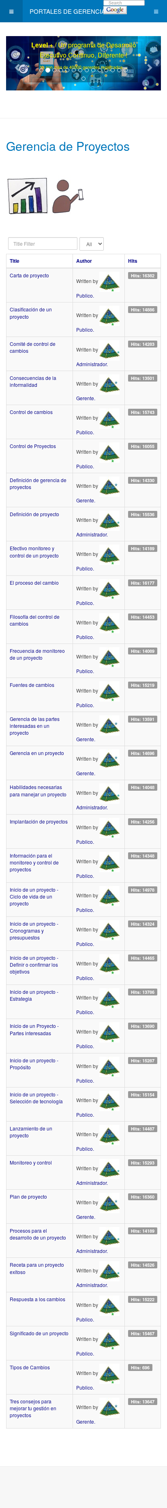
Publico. (85, 295)
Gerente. (85, 398)
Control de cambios (31, 411)
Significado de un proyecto (39, 1333)
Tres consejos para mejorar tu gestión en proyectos (33, 1408)
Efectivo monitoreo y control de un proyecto (34, 551)
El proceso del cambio (34, 582)
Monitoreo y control (31, 1162)
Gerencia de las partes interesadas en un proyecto (35, 725)
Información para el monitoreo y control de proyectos (34, 862)
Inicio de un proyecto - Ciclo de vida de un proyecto (34, 896)
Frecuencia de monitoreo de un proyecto (37, 654)
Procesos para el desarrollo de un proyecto (38, 1234)
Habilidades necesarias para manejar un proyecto (38, 790)
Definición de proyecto (34, 514)
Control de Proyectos (33, 445)
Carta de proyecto (29, 275)
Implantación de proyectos (39, 821)
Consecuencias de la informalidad (33, 381)
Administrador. (92, 363)
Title (14, 260)
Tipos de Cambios (30, 1367)
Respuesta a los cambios (37, 1299)
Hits (132, 260)
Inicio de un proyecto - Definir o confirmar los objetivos (34, 964)
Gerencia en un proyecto (37, 752)
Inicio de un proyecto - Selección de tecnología (36, 1098)
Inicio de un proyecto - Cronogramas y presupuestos (34, 930)
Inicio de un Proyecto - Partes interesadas (34, 1029)
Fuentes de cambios (32, 684)
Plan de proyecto (28, 1196)
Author (84, 260)
